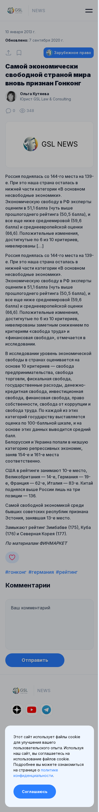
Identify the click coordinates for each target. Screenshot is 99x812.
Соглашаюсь (35, 791)
